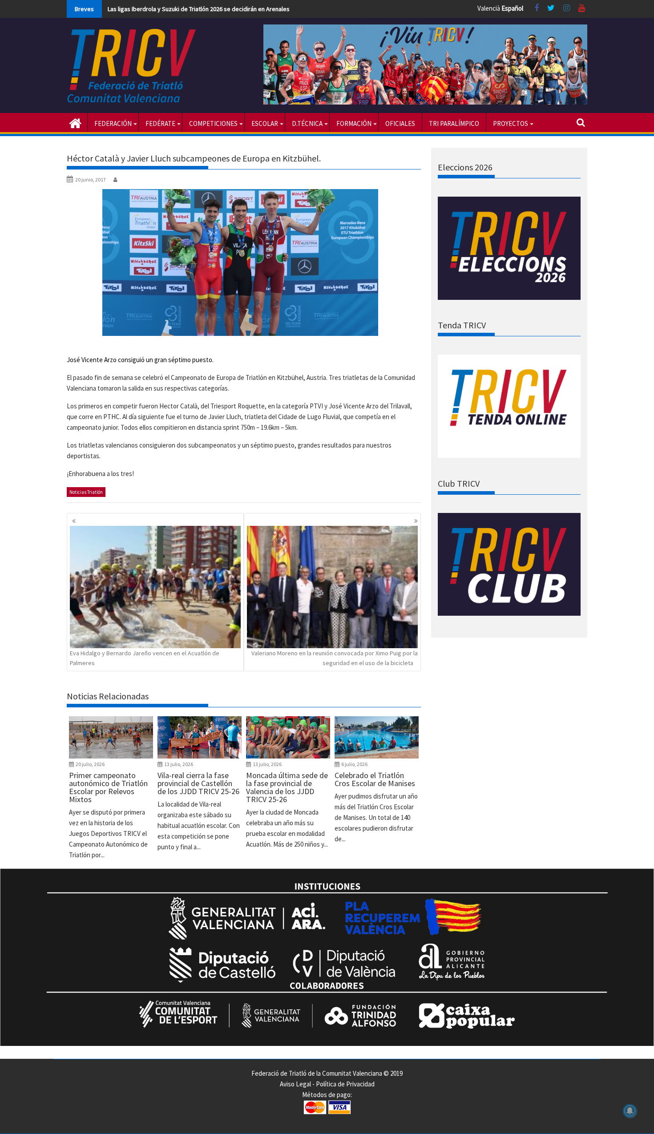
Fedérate (160, 123)
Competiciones (213, 123)
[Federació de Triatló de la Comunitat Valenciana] (75, 122)
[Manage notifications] (630, 1111)
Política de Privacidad (345, 1084)
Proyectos (510, 123)
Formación (353, 123)
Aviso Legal (295, 1084)
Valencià (488, 8)
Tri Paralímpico (454, 123)
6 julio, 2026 (354, 764)
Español (512, 8)
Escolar (264, 123)
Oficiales (400, 123)
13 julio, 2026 (178, 764)
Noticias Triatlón (86, 492)
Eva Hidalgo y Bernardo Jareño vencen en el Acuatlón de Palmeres (144, 658)
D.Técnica (307, 123)
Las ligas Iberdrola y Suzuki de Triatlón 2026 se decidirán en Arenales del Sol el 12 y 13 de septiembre (242, 9)
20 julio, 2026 (90, 764)
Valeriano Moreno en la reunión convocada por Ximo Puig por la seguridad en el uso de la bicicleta (334, 658)
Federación (113, 123)
